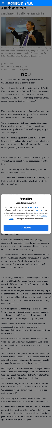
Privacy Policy (39, 210)
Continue (26, 227)
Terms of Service (33, 207)
